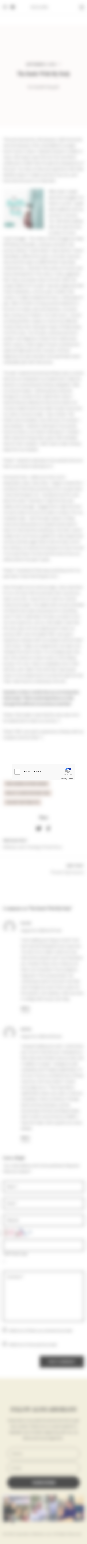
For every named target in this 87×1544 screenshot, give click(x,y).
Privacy (64, 779)
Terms (70, 779)
